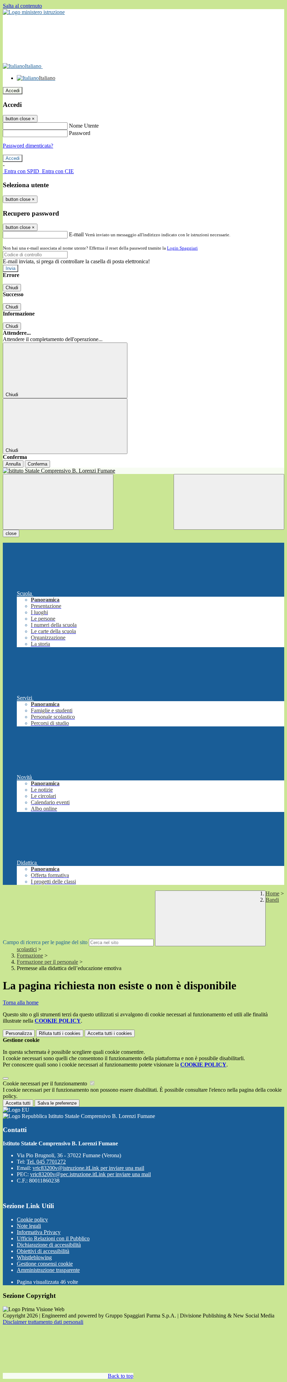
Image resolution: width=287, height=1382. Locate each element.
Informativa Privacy (39, 1232)
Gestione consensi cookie (45, 1264)
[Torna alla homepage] (143, 471)
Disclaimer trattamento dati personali (43, 1322)
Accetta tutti (110, 1033)
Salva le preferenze (57, 1103)
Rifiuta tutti (59, 1033)
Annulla (13, 464)
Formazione (30, 955)
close (11, 533)
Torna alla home (20, 1002)
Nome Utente (84, 126)
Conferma (37, 464)
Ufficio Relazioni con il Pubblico (53, 1238)
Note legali (29, 1226)
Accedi (13, 90)
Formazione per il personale (47, 962)
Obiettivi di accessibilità (43, 1251)
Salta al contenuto (22, 6)
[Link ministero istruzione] (34, 12)
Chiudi (12, 287)
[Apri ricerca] (229, 502)
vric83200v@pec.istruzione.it (90, 1174)
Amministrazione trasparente (48, 1270)
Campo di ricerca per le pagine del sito (45, 942)
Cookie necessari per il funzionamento (46, 1083)
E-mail (76, 234)
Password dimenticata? (28, 146)
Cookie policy (32, 1219)
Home (272, 893)
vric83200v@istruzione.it (88, 1168)
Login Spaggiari (182, 248)
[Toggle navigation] (58, 502)
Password (79, 133)
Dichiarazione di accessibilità (49, 1245)
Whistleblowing (34, 1257)
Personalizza (19, 1033)
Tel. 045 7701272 (46, 1162)
